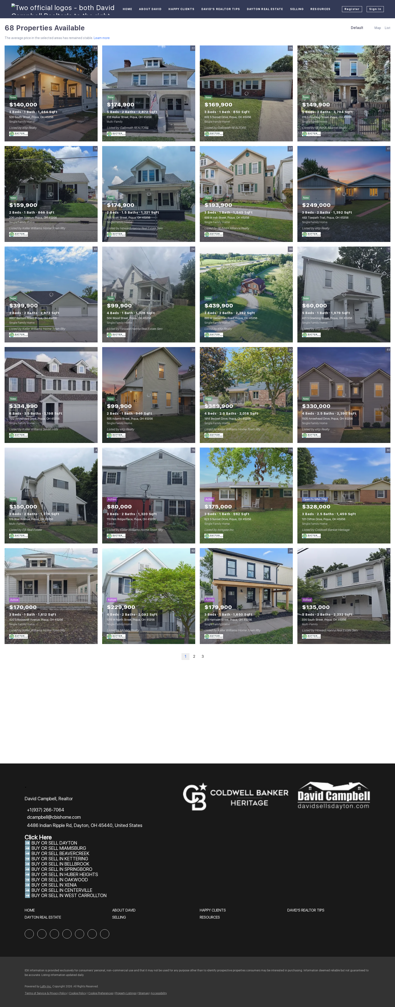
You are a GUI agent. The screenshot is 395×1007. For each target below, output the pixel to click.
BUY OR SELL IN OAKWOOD (60, 879)
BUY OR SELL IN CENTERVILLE (62, 890)
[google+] (104, 933)
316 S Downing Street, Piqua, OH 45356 (327, 117)
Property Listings (125, 993)
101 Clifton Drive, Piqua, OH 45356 (323, 519)
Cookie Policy (77, 993)
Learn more (102, 38)
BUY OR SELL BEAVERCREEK (61, 853)
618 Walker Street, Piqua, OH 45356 (129, 117)
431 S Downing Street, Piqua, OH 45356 (327, 318)
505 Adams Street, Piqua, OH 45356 (130, 418)
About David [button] (150, 9)
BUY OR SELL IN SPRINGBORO (62, 869)
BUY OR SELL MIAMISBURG (59, 848)
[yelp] (67, 933)
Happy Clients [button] (181, 9)
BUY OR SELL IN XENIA (54, 885)
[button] (31, 912)
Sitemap (143, 993)
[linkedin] (41, 933)
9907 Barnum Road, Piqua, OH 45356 (33, 318)
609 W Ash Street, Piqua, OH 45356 (226, 217)
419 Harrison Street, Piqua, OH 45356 (228, 619)
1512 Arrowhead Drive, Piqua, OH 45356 (34, 418)
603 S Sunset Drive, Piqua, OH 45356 (227, 117)
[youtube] (92, 933)
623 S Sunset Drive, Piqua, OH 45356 (227, 519)
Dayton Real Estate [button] (265, 9)
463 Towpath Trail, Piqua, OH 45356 (325, 217)
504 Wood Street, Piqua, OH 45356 (129, 318)
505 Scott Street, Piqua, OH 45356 (128, 217)
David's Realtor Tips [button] (220, 9)
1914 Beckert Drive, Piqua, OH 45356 (227, 418)
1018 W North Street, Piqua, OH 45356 (131, 619)
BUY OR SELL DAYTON (54, 843)
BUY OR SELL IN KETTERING (60, 858)
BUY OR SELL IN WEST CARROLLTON (69, 895)
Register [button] (352, 9)
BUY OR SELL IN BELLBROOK (60, 864)
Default (357, 28)
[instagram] (79, 933)
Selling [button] (297, 9)
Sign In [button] (375, 9)
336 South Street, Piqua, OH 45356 (324, 619)
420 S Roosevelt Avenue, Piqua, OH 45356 (36, 619)
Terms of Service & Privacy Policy (46, 993)
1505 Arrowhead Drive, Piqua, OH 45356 (327, 418)
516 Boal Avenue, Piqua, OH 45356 (31, 519)
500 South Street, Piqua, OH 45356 (31, 117)
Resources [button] (320, 9)
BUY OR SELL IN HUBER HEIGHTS (65, 874)
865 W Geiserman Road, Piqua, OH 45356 (230, 318)
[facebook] (29, 933)
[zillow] (54, 933)
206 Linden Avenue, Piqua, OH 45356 (33, 217)
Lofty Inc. (46, 986)
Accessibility (159, 993)
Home (127, 9)
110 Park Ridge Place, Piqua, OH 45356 (131, 519)
